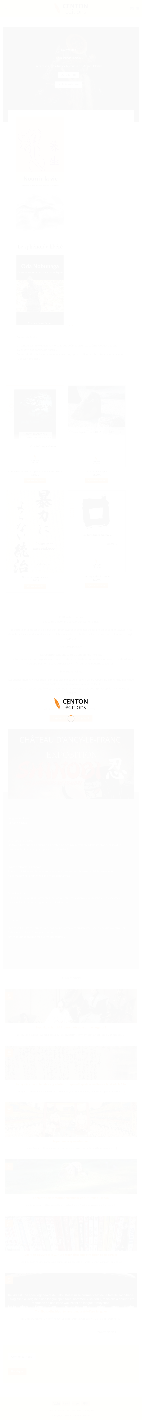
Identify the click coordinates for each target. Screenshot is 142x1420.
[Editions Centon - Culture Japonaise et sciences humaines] (71, 703)
